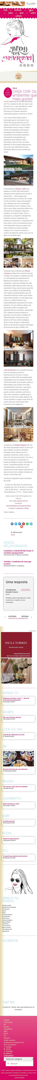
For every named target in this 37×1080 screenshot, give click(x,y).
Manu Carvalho (6, 927)
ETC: (5, 850)
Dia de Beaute (6, 916)
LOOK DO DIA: (12, 729)
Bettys (4, 912)
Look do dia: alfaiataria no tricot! (13, 734)
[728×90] (18, 5)
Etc (5, 1036)
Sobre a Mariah (9, 1040)
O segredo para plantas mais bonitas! (15, 856)
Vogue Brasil (5, 931)
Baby (5, 1031)
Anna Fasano (6, 909)
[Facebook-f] (24, 65)
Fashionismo (5, 918)
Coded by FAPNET (19, 1077)
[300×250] (16, 657)
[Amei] (12, 532)
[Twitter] (21, 65)
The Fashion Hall (7, 929)
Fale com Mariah (10, 1045)
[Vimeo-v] (28, 65)
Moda (6, 1033)
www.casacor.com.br (20, 501)
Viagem (6, 1020)
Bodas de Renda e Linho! (11, 804)
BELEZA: (8, 781)
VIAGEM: (7, 712)
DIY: (4, 746)
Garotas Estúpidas (7, 920)
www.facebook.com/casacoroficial (18, 506)
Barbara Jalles (21, 189)
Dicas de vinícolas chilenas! (12, 717)
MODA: (7, 833)
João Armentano (10, 370)
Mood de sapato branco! (11, 838)
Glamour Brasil (6, 922)
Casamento (8, 1029)
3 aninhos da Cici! (9, 821)
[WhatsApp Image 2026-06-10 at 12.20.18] (16, 683)
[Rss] (32, 65)
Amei (13, 535)
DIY (5, 1024)
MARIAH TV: (10, 693)
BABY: (6, 816)
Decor (15, 88)
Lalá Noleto (5, 924)
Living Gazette (6, 925)
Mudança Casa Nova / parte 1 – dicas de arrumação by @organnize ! (16, 699)
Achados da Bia (6, 905)
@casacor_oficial (23, 508)
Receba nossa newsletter (14, 1042)
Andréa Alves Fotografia (9, 907)
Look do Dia (8, 1022)
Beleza (6, 1027)
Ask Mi (4, 911)
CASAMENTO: (11, 798)
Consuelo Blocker (7, 914)
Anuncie (7, 1038)
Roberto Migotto (21, 445)
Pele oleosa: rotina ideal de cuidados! (15, 786)
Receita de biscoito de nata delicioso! (15, 769)
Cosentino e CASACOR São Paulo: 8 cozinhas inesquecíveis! (18, 552)
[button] (12, 523)
